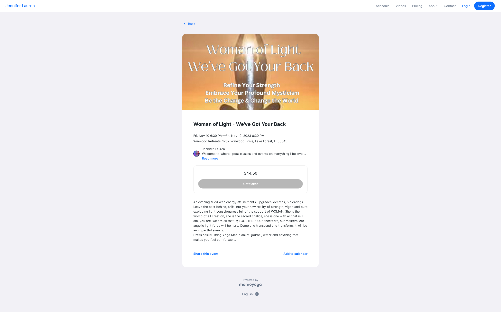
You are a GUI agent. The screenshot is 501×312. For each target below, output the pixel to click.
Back (188, 24)
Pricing (417, 6)
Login (466, 6)
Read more (210, 158)
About (433, 6)
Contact (450, 6)
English (250, 294)
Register (484, 6)
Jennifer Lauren (20, 5)
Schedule (382, 6)
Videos (401, 6)
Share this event (205, 254)
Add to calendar (295, 254)
